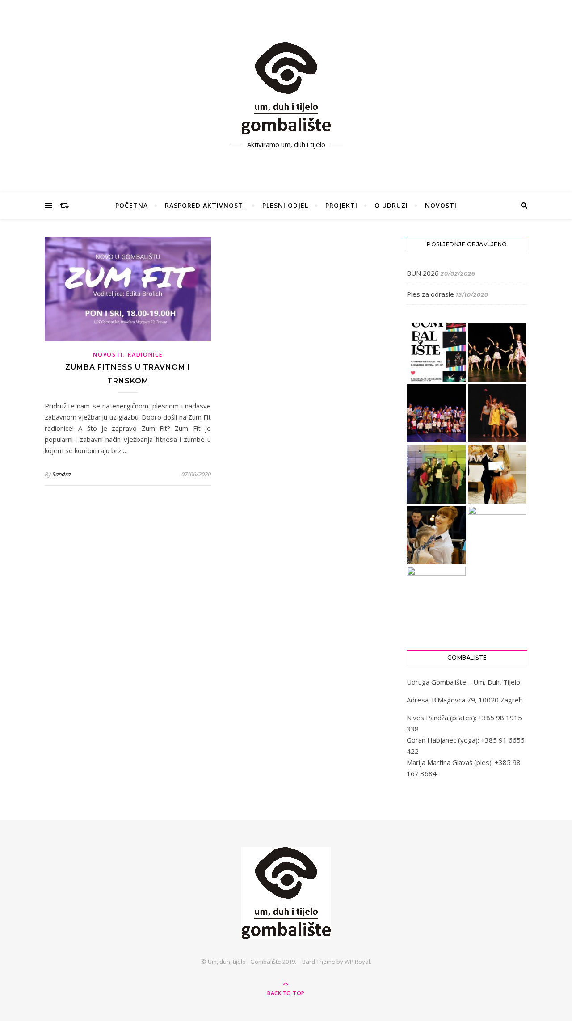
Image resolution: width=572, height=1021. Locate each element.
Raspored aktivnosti (205, 205)
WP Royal (357, 962)
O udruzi (391, 205)
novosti (107, 354)
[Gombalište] (286, 88)
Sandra (61, 474)
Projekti (341, 205)
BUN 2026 (423, 273)
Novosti (441, 205)
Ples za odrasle (430, 294)
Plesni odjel (285, 205)
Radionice (145, 354)
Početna (131, 205)
